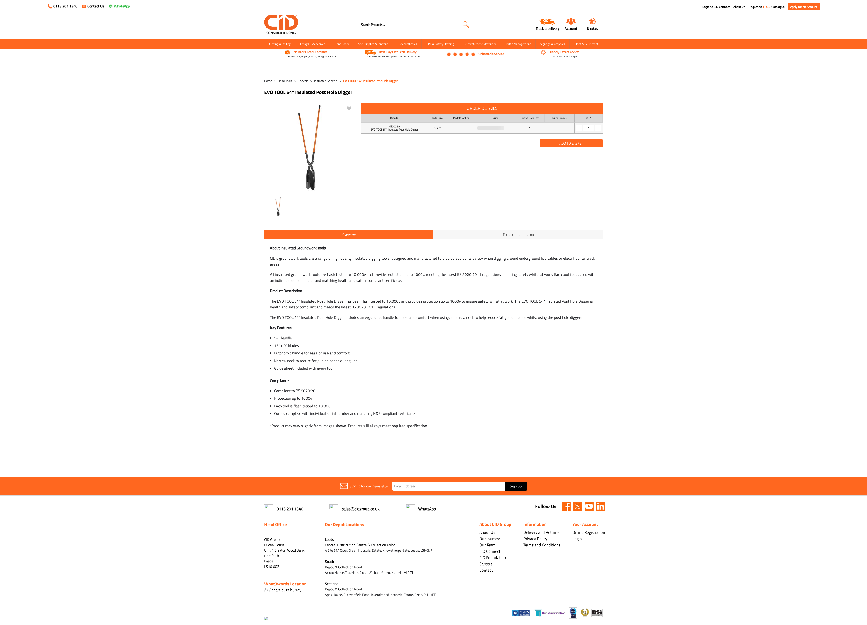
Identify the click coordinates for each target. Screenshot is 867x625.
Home (268, 80)
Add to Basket (571, 143)
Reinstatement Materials (480, 44)
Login (577, 539)
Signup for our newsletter (369, 486)
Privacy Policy (535, 539)
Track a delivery (548, 28)
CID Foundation (492, 558)
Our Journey (489, 539)
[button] (466, 24)
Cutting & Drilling (280, 44)
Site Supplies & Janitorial (373, 44)
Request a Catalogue (767, 6)
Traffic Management (518, 44)
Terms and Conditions (541, 545)
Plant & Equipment (586, 44)
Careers (485, 564)
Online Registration (588, 532)
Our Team (487, 545)
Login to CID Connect (716, 6)
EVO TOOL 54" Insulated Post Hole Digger (370, 80)
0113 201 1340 (65, 6)
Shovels (303, 80)
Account (571, 28)
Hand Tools (342, 44)
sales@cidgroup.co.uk (361, 509)
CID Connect (489, 551)
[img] (566, 506)
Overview (349, 234)
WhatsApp (122, 6)
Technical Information (518, 234)
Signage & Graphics (552, 44)
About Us (739, 6)
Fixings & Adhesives (312, 44)
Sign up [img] (516, 486)
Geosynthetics (408, 44)
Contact (486, 570)
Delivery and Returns (541, 532)
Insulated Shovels (326, 80)
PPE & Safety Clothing (440, 44)
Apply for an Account (803, 6)
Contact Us (95, 6)
